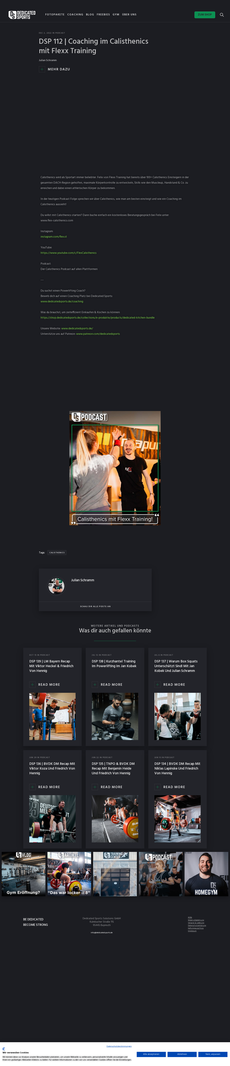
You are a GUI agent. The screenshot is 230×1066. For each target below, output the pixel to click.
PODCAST (60, 33)
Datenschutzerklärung (197, 925)
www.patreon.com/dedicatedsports (98, 334)
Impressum (192, 931)
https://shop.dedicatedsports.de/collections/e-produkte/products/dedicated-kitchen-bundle (98, 318)
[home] (22, 14)
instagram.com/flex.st (54, 237)
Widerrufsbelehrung (196, 920)
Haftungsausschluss (196, 928)
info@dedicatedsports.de (102, 932)
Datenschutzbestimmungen (119, 1046)
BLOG (90, 14)
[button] (91, 15)
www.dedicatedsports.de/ (77, 328)
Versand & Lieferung (196, 923)
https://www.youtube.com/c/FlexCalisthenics (68, 253)
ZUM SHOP (205, 14)
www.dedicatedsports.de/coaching (62, 301)
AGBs (190, 917)
